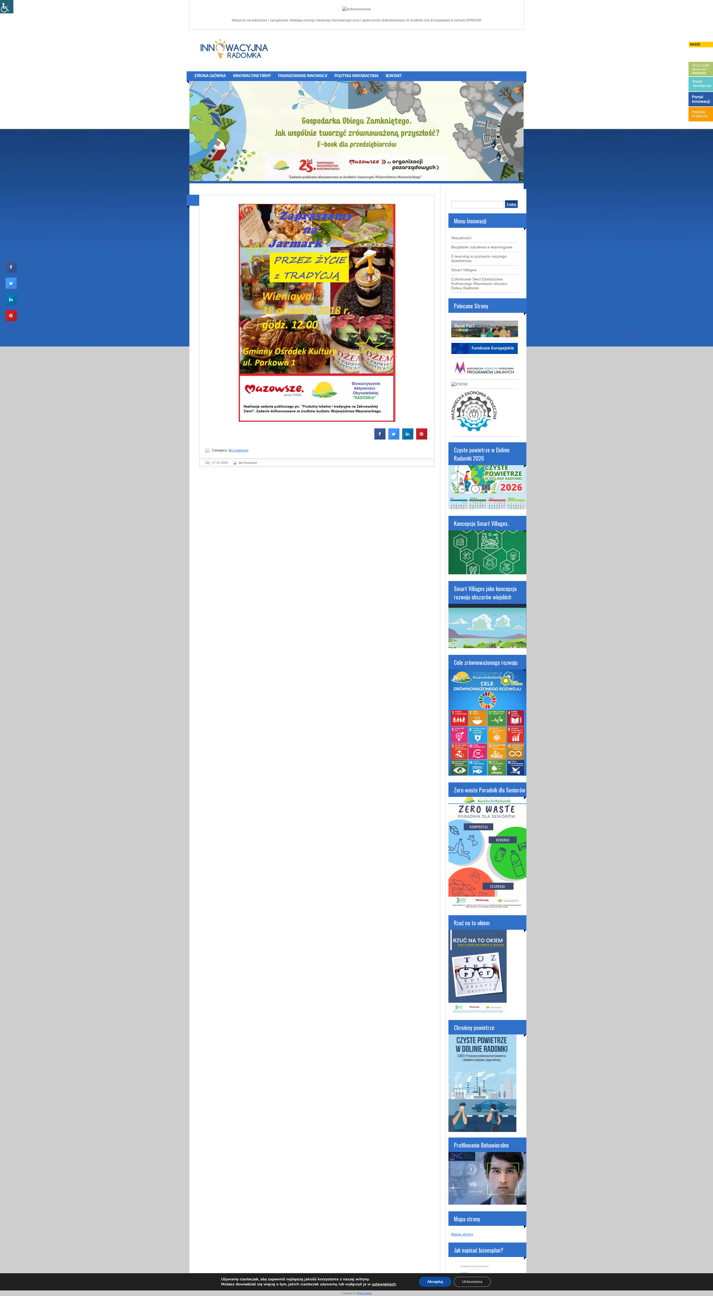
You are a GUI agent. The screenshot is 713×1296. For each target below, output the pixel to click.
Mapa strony (462, 1234)
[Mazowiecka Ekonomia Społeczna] (474, 432)
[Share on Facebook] (379, 438)
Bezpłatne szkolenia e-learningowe (481, 247)
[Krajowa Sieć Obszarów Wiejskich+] (459, 384)
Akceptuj (435, 1281)
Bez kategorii (238, 450)
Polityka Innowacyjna (356, 76)
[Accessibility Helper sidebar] (6, 6)
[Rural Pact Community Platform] (484, 336)
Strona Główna (210, 76)
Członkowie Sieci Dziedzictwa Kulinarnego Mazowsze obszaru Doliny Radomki (479, 283)
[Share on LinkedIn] (11, 303)
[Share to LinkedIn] (407, 438)
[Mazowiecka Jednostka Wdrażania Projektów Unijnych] (484, 375)
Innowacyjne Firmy (252, 76)
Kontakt (394, 76)
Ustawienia (472, 1281)
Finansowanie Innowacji (302, 76)
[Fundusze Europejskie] (484, 352)
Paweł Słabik (364, 1293)
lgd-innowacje (248, 462)
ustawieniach (384, 1284)
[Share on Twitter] (393, 438)
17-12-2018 (220, 462)
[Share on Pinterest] (421, 438)
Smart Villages (464, 270)
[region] (356, 131)
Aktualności (461, 238)
